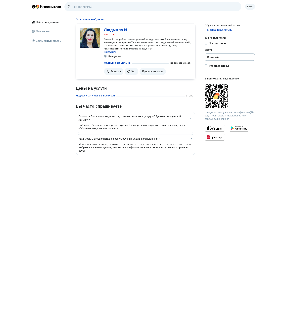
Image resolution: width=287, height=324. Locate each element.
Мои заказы (43, 31)
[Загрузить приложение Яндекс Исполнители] (230, 96)
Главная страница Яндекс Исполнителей (46, 6)
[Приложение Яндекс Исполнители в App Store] (215, 128)
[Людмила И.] (90, 38)
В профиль (110, 51)
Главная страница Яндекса (34, 6)
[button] (113, 71)
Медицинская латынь (117, 62)
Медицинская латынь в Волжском (95, 95)
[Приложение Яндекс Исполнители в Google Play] (239, 128)
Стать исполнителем (48, 40)
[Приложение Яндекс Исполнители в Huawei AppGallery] (215, 137)
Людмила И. (116, 30)
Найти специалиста (47, 22)
